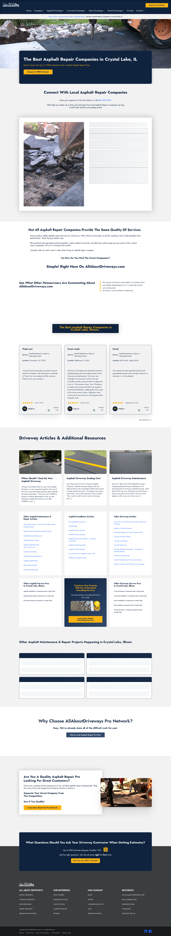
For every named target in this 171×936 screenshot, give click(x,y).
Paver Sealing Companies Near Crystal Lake (128, 605)
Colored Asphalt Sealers (31, 570)
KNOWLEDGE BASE (128, 904)
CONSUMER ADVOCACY (96, 904)
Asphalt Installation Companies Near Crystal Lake (39, 591)
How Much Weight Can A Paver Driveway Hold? (128, 532)
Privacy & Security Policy (42, 933)
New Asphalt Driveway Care (77, 522)
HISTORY (90, 900)
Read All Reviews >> (145, 420)
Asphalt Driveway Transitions (77, 534)
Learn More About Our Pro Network (42, 807)
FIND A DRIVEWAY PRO (129, 900)
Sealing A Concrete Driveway (122, 528)
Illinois (55, 17)
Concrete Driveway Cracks (122, 556)
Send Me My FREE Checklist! (85, 860)
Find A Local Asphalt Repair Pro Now (85, 735)
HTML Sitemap (55, 933)
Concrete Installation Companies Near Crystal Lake (130, 596)
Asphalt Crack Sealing (30, 552)
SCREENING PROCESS (60, 900)
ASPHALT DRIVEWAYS (26, 895)
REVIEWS (56, 913)
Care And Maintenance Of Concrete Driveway (128, 560)
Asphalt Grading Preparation (77, 545)
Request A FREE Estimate (38, 72)
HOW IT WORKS (58, 895)
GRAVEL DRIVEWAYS (25, 909)
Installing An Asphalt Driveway (77, 558)
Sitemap (21, 933)
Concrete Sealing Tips (120, 545)
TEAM (90, 909)
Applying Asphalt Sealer (31, 561)
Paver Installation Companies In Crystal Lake (128, 601)
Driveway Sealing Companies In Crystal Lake (38, 601)
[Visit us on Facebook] (149, 931)
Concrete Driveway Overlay (122, 537)
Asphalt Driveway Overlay (31, 540)
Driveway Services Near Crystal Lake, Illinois (71, 17)
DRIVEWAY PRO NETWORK (27, 913)
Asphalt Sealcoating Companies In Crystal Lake (39, 596)
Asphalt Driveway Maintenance (33, 556)
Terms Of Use (29, 933)
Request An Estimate (157, 5)
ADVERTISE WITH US (128, 913)
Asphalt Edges (73, 526)
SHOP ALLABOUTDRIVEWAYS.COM (133, 895)
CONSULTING (126, 909)
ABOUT (90, 895)
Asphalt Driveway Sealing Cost (33, 536)
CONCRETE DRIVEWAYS (27, 900)
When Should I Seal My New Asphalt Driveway (37, 531)
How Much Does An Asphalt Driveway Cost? (82, 554)
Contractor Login (66, 933)
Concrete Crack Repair (121, 541)
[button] (39, 10)
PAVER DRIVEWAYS (25, 904)
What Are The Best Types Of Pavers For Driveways (129, 564)
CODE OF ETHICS (59, 904)
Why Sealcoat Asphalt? (30, 565)
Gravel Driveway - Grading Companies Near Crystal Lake (128, 611)
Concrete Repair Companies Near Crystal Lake (129, 591)
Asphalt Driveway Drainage (77, 549)
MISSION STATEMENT (95, 913)
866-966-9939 (104, 100)
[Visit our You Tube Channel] (145, 931)
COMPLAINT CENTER (60, 909)
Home (50, 17)
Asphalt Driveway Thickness (77, 530)
